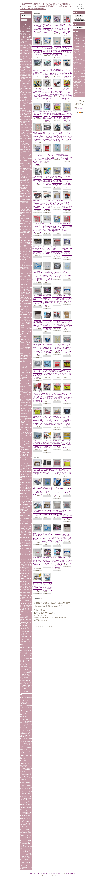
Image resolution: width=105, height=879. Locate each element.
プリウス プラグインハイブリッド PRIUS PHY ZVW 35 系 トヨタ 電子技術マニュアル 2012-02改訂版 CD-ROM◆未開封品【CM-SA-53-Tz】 (26, 209)
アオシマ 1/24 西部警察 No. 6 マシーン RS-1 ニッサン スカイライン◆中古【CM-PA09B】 (26, 750)
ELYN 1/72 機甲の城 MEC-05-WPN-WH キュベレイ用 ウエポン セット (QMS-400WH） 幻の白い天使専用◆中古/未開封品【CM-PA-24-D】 (26, 183)
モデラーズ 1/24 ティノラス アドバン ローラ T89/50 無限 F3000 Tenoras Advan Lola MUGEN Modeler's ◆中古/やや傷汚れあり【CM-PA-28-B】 (26, 657)
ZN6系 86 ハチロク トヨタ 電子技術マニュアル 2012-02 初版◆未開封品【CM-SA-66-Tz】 (25, 449)
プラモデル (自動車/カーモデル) (79, 41)
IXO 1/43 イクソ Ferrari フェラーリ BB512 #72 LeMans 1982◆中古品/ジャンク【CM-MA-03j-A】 (26, 713)
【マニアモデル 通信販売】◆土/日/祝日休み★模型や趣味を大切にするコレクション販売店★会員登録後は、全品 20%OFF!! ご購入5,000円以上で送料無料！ (45, 6)
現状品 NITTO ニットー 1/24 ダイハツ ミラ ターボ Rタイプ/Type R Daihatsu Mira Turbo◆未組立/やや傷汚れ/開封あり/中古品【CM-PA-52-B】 (26, 330)
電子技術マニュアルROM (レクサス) (79, 86)
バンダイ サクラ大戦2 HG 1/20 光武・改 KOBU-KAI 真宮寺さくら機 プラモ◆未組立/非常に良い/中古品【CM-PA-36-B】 (26, 30)
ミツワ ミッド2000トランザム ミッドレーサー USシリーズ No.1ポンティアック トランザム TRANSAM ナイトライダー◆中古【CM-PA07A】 (26, 742)
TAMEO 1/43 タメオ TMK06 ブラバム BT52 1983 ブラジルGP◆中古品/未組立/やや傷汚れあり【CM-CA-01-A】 (26, 577)
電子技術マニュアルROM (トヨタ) (79, 83)
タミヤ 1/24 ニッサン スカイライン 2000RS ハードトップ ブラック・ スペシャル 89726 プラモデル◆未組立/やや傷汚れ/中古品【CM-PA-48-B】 (26, 321)
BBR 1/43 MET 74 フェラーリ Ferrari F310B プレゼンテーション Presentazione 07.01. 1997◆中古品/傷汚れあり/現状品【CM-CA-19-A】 (26, 365)
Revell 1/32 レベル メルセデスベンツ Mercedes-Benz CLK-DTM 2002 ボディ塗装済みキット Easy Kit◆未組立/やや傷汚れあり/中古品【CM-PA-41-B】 (26, 65)
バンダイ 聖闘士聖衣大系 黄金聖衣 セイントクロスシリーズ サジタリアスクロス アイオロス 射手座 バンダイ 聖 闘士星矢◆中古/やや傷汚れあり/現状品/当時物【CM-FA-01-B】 (26, 166)
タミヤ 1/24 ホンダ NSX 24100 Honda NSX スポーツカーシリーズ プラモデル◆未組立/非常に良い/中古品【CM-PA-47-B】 (26, 119)
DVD (75, 93)
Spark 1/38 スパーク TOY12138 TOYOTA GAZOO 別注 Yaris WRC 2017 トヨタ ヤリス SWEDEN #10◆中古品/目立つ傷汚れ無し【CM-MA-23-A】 (26, 220)
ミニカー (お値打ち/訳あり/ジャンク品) (79, 38)
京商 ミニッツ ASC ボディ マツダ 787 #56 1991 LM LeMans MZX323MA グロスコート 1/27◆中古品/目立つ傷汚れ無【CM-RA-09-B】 (26, 561)
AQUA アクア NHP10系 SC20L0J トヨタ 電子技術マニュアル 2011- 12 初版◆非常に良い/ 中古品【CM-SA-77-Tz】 (26, 275)
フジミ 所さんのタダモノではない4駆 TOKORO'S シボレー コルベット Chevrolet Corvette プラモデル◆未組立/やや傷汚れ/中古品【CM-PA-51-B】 (26, 137)
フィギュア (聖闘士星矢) (79, 92)
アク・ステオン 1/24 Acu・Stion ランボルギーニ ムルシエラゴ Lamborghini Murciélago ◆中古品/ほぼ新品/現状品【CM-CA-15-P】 (26, 399)
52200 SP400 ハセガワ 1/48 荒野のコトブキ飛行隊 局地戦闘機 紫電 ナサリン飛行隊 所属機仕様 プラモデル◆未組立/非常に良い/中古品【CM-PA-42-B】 (26, 74)
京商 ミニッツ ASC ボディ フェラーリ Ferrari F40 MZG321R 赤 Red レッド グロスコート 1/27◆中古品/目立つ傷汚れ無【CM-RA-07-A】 (26, 456)
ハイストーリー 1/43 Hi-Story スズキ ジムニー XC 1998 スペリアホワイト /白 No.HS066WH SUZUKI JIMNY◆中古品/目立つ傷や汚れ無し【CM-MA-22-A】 (26, 415)
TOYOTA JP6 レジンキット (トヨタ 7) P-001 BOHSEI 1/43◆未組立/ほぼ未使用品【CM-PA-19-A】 (26, 339)
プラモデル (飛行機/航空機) (79, 47)
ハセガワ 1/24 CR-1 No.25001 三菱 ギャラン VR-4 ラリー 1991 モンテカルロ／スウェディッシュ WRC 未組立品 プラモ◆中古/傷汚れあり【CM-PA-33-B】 (26, 525)
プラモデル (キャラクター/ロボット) (78, 50)
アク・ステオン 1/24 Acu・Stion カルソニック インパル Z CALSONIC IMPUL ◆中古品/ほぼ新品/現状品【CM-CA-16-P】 (26, 391)
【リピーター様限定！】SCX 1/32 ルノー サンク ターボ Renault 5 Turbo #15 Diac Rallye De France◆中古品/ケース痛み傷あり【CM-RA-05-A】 (26, 638)
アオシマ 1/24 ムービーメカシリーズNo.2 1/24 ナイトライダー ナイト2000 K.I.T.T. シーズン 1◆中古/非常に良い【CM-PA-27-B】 (26, 239)
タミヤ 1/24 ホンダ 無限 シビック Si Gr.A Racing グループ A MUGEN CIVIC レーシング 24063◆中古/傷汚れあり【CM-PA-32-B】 (26, 674)
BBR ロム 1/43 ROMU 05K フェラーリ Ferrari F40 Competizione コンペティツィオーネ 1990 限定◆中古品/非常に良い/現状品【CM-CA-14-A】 (26, 346)
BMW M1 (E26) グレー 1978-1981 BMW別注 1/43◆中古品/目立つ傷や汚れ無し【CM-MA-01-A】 (26, 706)
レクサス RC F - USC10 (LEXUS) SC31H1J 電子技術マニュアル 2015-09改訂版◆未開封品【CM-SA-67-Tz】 (26, 489)
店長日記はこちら (79, 108)
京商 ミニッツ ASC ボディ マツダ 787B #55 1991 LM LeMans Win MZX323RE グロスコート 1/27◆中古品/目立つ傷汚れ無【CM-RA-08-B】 (26, 552)
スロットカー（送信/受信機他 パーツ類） (79, 77)
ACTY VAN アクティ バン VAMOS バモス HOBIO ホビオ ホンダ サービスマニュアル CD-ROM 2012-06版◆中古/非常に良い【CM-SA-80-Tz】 (26, 535)
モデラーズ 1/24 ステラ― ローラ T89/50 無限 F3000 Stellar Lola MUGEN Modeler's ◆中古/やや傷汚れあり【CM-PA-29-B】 (26, 666)
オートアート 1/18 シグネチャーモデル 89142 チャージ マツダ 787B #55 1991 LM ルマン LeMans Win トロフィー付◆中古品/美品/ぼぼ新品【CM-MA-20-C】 (26, 466)
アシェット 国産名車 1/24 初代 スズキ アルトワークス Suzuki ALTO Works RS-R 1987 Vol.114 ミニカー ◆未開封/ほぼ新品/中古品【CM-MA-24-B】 (26, 374)
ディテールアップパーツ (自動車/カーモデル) (79, 56)
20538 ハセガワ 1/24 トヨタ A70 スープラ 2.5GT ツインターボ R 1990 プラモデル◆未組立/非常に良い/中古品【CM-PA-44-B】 (26, 102)
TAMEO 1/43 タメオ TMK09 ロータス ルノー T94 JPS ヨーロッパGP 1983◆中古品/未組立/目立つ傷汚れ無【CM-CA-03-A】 (26, 584)
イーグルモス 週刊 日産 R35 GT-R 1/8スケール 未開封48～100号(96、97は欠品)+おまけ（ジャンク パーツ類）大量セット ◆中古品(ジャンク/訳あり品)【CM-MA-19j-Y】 (26, 594)
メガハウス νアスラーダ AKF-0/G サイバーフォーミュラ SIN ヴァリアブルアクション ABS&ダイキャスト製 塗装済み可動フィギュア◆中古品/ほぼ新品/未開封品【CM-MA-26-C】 (26, 148)
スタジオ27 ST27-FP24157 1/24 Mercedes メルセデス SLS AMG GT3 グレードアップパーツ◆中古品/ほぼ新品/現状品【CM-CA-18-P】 (26, 383)
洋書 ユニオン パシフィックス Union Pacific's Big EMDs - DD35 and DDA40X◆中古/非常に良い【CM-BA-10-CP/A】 (26, 688)
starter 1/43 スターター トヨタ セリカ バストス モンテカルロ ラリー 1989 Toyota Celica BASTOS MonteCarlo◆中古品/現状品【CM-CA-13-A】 (26, 258)
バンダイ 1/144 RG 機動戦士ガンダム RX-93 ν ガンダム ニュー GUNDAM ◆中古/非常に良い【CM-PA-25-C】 (26, 283)
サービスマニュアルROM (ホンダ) (79, 89)
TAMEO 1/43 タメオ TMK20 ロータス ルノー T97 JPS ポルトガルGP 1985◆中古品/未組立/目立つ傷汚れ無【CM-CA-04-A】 (26, 192)
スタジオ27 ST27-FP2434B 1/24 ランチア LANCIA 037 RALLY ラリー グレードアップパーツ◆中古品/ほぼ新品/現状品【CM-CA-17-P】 (26, 356)
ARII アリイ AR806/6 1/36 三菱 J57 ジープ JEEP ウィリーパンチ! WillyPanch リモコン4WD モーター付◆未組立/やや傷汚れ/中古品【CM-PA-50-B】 (26, 128)
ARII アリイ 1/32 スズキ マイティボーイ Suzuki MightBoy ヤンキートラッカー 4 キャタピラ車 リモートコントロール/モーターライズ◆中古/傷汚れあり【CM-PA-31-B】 (26, 498)
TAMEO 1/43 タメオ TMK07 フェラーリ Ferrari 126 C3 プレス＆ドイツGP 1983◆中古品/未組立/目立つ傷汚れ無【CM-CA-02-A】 (26, 407)
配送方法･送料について (58, 873)
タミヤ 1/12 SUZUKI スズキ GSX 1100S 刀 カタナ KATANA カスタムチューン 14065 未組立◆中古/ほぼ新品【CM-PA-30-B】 (26, 507)
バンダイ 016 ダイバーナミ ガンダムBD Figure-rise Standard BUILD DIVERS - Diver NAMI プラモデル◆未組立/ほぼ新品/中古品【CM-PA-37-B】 (26, 38)
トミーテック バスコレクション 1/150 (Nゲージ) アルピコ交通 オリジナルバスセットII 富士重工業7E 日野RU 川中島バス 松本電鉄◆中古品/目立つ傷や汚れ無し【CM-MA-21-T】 (26, 248)
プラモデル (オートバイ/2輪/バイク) (79, 44)
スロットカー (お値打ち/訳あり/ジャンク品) (79, 80)
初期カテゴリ (77, 34)
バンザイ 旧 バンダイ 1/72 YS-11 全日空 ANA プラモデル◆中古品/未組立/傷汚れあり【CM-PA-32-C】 (26, 482)
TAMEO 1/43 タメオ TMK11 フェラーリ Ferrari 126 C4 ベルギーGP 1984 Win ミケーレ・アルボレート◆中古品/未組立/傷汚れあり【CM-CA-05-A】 (26, 629)
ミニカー (76, 35)
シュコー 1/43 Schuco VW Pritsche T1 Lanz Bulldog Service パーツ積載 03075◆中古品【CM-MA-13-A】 (26, 442)
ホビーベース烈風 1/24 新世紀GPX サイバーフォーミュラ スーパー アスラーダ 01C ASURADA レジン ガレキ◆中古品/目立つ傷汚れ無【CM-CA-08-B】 (26, 425)
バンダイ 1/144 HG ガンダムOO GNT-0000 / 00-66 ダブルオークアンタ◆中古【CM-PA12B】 (26, 756)
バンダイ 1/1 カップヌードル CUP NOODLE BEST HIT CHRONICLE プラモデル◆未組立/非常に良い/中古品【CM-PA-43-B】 (26, 94)
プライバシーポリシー (70, 873)
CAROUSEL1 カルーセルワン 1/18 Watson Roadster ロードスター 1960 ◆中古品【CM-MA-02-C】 (26, 769)
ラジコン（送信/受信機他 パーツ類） (79, 67)
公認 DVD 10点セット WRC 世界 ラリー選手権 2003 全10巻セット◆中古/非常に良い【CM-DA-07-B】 (26, 681)
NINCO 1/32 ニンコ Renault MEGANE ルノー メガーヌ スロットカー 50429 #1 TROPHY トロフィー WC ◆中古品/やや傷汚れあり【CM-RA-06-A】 (26, 648)
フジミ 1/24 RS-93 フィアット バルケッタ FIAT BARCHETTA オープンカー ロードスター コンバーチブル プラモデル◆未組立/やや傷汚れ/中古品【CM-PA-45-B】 (26, 311)
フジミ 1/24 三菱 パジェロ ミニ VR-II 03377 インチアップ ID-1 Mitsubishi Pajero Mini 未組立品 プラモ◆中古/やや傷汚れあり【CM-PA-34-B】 (26, 230)
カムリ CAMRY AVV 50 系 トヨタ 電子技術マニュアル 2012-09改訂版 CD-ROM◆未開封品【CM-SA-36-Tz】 (26, 267)
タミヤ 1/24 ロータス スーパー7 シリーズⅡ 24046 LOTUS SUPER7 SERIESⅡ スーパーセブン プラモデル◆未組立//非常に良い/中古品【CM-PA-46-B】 (26, 110)
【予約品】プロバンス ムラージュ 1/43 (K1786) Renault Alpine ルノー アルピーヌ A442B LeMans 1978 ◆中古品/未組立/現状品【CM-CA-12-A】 (26, 516)
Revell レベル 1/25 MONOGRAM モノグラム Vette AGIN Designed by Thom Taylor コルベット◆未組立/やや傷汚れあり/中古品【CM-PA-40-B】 (26, 301)
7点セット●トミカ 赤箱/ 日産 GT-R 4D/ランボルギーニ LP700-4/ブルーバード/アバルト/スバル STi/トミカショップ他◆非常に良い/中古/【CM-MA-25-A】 (26, 55)
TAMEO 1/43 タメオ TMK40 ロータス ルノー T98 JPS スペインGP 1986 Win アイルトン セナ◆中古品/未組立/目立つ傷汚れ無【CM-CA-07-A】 (26, 620)
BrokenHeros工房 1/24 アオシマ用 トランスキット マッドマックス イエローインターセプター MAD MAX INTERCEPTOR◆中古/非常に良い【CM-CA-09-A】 (26, 434)
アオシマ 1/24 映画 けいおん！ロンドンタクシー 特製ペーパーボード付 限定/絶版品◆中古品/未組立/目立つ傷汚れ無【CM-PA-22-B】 (26, 603)
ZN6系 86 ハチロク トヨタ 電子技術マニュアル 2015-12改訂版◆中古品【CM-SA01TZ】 (25, 734)
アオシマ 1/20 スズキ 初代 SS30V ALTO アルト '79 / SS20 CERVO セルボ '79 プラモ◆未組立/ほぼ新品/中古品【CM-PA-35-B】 (26, 157)
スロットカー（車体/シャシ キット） (79, 74)
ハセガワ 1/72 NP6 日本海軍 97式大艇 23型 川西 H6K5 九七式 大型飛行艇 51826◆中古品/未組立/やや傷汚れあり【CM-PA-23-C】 (26, 569)
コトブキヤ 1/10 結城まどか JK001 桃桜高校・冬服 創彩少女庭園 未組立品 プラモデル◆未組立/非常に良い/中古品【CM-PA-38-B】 (26, 47)
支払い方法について (47, 873)
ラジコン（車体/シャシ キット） (79, 64)
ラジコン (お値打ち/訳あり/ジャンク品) (79, 71)
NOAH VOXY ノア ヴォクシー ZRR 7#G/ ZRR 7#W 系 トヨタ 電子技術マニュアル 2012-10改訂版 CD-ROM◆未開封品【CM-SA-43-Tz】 (26, 200)
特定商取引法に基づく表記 (36, 873)
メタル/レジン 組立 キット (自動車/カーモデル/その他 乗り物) (79, 61)
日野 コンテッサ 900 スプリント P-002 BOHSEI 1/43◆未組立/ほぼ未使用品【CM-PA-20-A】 (26, 175)
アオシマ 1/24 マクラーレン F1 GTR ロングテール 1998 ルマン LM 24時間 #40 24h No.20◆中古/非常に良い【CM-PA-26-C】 (26, 474)
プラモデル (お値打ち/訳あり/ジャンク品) (79, 53)
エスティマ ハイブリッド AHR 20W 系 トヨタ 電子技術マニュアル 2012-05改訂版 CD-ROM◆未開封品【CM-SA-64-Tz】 (26, 544)
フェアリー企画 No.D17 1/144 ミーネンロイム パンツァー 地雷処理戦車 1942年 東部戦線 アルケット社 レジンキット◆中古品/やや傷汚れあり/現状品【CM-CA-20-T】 (26, 85)
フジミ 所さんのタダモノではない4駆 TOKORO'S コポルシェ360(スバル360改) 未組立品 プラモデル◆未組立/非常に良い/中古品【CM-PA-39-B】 (26, 291)
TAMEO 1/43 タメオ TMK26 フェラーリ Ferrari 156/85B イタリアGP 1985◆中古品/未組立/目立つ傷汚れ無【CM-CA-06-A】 (26, 611)
